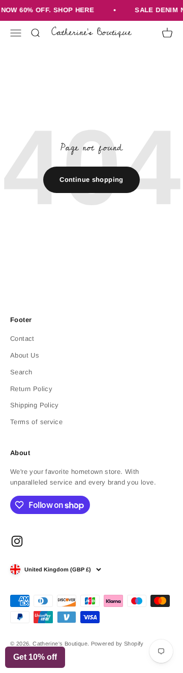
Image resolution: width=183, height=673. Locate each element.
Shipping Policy (34, 405)
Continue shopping (91, 179)
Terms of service (36, 422)
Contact (22, 338)
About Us (24, 355)
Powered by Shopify (117, 643)
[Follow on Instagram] (17, 541)
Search (21, 372)
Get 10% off (35, 657)
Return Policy (31, 389)
